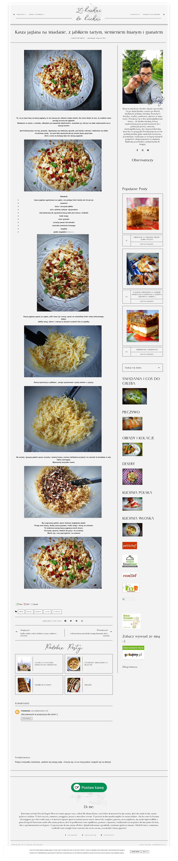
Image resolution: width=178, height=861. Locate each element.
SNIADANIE (56, 612)
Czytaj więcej (147, 244)
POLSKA (29, 612)
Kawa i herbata (36, 14)
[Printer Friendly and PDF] (27, 605)
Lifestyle (135, 14)
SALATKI (47, 612)
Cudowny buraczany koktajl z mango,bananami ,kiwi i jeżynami (89, 634)
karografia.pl (159, 844)
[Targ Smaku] (128, 599)
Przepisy (21, 14)
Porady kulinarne (151, 14)
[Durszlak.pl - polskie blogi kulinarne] (129, 667)
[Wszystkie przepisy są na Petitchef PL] (129, 548)
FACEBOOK (73, 835)
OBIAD (21, 612)
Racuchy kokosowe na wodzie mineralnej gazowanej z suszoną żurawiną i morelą (147, 294)
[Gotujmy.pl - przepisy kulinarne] (133, 659)
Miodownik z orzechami (147, 350)
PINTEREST (109, 835)
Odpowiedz (26, 718)
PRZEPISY (38, 612)
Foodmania (26, 711)
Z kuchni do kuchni (88, 13)
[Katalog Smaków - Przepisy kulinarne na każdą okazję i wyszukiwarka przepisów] (130, 566)
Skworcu (70, 232)
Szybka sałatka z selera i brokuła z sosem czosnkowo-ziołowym (38, 634)
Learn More (135, 851)
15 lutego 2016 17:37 (39, 711)
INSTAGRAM (91, 835)
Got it (145, 851)
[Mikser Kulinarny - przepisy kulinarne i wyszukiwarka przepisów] (131, 628)
